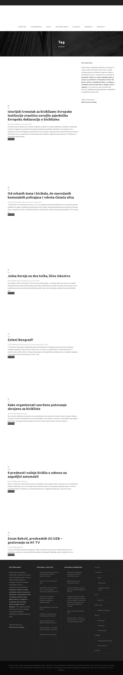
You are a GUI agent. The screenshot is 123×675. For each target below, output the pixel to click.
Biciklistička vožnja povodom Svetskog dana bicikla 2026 (48, 615)
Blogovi (76, 27)
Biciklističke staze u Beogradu (48, 635)
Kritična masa (62, 27)
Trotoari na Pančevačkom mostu (73, 582)
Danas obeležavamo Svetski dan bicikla (49, 608)
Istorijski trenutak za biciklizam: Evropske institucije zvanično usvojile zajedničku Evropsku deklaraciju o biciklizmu (40, 115)
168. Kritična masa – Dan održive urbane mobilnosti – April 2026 (49, 629)
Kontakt (101, 27)
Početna (22, 27)
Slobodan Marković (21, 202)
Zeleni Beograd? (20, 340)
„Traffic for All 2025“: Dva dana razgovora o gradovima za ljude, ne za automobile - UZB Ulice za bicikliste (76, 600)
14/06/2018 (11, 414)
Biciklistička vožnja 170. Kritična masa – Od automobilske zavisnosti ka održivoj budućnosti (49, 590)
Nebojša (17, 414)
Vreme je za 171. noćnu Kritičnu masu (48, 582)
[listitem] (98, 79)
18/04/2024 (11, 124)
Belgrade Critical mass (104, 610)
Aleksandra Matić (19, 281)
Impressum (100, 600)
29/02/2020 (11, 202)
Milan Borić (70, 572)
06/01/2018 (11, 547)
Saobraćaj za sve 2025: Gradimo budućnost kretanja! (75, 604)
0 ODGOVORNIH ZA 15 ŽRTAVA (76, 591)
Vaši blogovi (23, 414)
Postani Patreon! (102, 646)
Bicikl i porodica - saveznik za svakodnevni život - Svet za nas (76, 619)
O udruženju (36, 27)
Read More (11, 139)
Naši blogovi (40, 345)
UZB (16, 124)
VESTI (48, 27)
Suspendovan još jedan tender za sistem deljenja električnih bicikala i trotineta (49, 574)
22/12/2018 (11, 345)
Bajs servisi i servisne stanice (104, 589)
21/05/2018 (11, 481)
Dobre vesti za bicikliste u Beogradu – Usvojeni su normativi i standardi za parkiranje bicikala (47, 600)
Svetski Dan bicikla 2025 (75, 612)
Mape (99, 578)
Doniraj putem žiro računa (105, 641)
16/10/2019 (11, 281)
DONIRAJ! (88, 27)
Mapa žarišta (102, 583)
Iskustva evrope (23, 124)
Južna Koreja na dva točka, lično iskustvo (39, 276)
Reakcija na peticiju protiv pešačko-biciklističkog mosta (48, 622)
